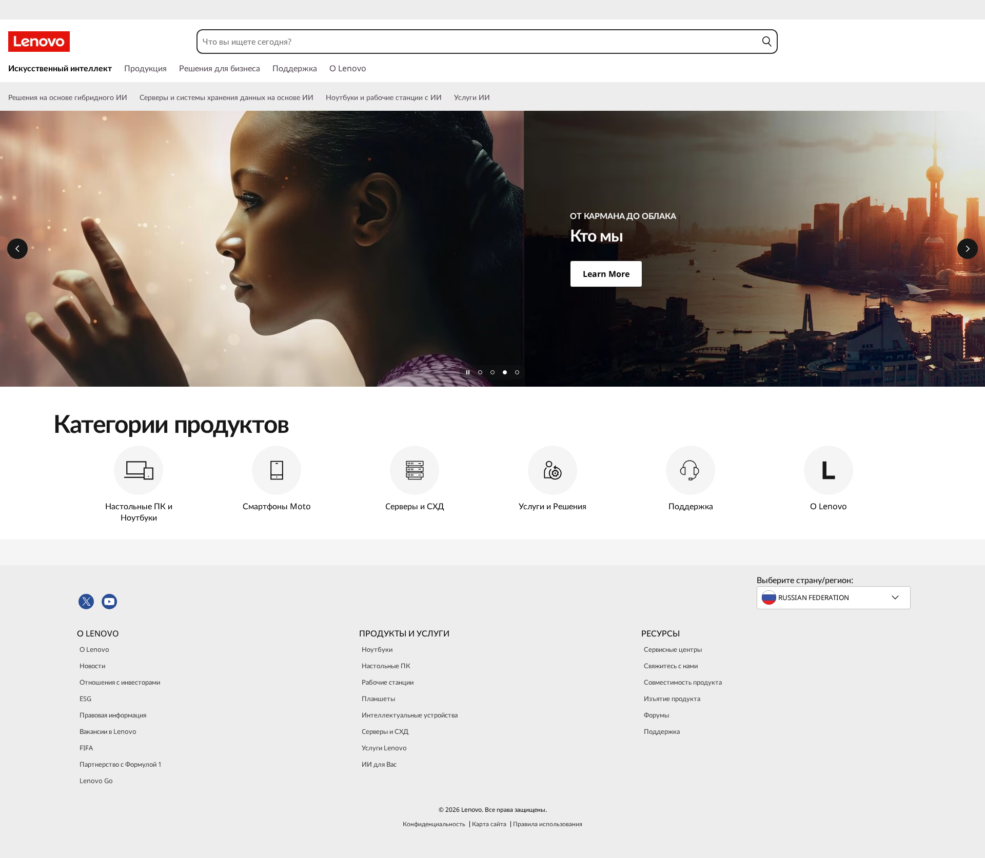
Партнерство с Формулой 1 (121, 764)
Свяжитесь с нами (671, 665)
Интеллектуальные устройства (410, 715)
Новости (92, 665)
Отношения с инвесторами (120, 682)
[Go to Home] (39, 41)
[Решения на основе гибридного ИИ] (131, 97)
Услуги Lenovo (384, 747)
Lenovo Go (96, 780)
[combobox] (477, 41)
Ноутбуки (377, 649)
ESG (85, 698)
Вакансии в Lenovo (108, 731)
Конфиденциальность (434, 824)
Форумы (656, 715)
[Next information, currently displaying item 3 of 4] (967, 248)
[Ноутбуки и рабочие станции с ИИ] (446, 97)
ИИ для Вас (379, 764)
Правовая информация (113, 715)
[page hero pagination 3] (505, 372)
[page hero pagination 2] (492, 372)
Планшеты (378, 698)
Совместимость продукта (683, 682)
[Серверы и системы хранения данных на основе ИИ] (317, 97)
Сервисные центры (673, 649)
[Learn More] (492, 249)
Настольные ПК (386, 665)
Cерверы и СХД (385, 731)
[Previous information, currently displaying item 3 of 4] (17, 248)
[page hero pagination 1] (480, 372)
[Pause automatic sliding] (468, 372)
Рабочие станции (387, 682)
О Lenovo (94, 649)
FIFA (86, 747)
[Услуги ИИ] (494, 97)
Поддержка (662, 731)
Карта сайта (489, 824)
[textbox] (834, 597)
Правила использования (547, 824)
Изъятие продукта (672, 698)
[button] (767, 41)
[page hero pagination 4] (517, 372)
